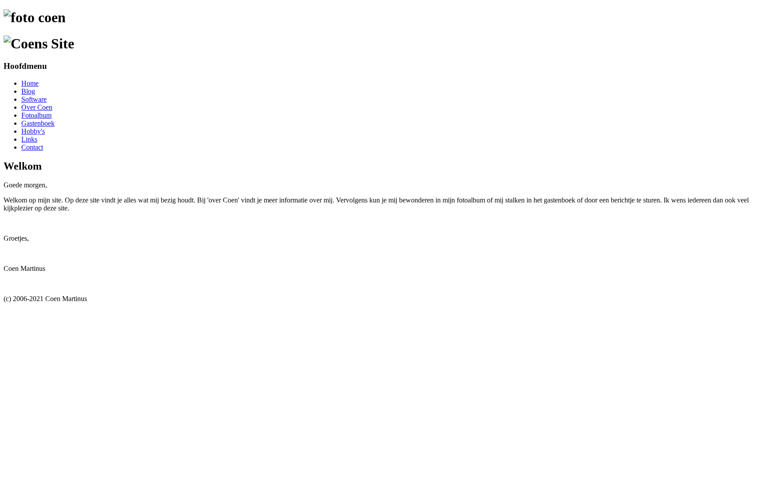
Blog (28, 91)
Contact (32, 147)
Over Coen (36, 107)
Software (34, 99)
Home (30, 83)
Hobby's (33, 131)
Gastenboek (38, 123)
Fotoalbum (36, 115)
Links (29, 139)
